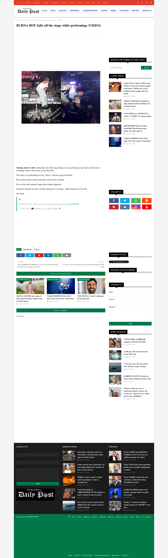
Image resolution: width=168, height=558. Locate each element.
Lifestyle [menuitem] (147, 10)
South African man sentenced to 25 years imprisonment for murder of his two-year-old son (91, 467)
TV (99, 2)
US (17, 2)
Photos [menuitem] (135, 10)
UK (22, 2)
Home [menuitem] (44, 10)
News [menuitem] (53, 10)
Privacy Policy (88, 555)
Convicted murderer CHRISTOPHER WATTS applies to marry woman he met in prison (91, 492)
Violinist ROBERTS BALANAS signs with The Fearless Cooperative (60, 297)
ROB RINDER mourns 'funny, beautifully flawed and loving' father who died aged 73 (135, 128)
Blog (93, 2)
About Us (77, 555)
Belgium (37, 2)
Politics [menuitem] (63, 10)
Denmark (54, 2)
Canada (28, 2)
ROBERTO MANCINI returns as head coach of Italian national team (137, 377)
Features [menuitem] (124, 10)
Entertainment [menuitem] (90, 10)
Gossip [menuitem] (104, 10)
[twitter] (142, 2)
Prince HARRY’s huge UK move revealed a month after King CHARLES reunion (136, 480)
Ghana (87, 2)
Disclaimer (115, 555)
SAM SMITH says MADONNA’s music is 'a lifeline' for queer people (137, 114)
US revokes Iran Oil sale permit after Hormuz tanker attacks (136, 365)
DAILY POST (33, 517)
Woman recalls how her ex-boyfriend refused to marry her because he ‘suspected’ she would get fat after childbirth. (136, 392)
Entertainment (27, 249)
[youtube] (147, 207)
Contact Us (125, 555)
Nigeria (72, 2)
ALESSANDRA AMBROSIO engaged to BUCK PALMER (135, 340)
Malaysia (64, 2)
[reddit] (147, 200)
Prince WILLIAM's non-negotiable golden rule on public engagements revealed (137, 467)
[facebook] (137, 2)
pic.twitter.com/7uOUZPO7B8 (67, 204)
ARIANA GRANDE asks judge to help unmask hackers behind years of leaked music (29, 298)
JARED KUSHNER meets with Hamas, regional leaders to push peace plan (136, 492)
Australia (45, 2)
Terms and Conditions (102, 555)
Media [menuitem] (113, 10)
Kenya (80, 2)
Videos (23, 20)
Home (18, 20)
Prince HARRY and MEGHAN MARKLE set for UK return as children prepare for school (135, 454)
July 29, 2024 (52, 208)
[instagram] (146, 2)
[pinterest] (150, 2)
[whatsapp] (136, 200)
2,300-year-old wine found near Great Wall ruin (136, 352)
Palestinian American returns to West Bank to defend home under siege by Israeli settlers (90, 454)
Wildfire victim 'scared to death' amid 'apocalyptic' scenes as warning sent (90, 480)
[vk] (125, 207)
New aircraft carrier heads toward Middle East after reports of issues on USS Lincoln (90, 505)
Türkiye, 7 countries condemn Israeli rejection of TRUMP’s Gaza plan (137, 505)
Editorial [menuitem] (75, 10)
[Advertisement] (60, 52)
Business (106, 2)
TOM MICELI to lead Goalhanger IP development (90, 297)
